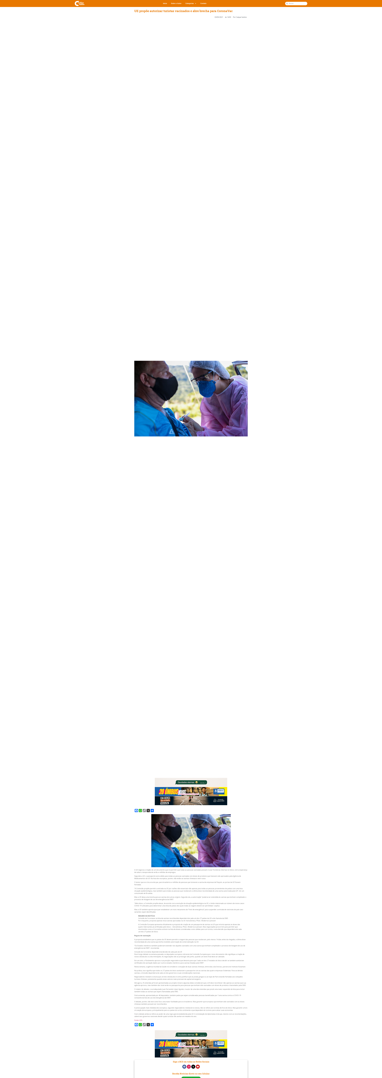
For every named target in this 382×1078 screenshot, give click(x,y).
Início (165, 3)
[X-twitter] (193, 1067)
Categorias (189, 3)
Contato (203, 3)
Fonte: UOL (138, 1020)
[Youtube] (198, 1067)
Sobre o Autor (176, 3)
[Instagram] (189, 1067)
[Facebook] (184, 1067)
